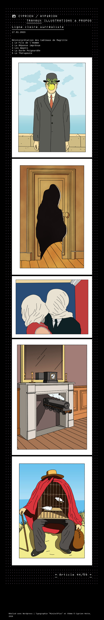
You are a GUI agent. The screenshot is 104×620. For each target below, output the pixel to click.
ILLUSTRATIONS (58, 20)
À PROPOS (83, 20)
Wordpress (27, 614)
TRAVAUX (34, 20)
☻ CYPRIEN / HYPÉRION (34, 16)
